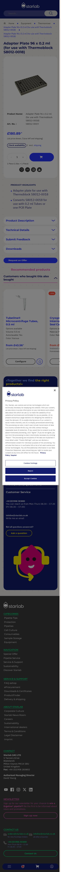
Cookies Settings (30, 463)
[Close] (55, 390)
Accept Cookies (30, 478)
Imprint (14, 455)
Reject (30, 471)
